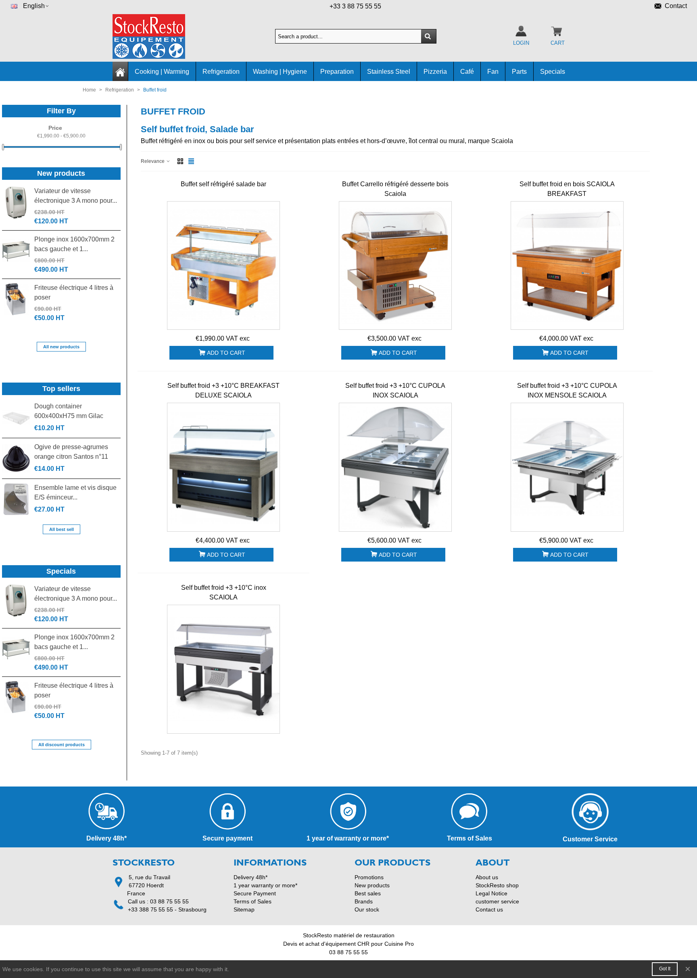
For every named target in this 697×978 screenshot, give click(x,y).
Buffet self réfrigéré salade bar (223, 184)
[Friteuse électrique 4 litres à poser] (16, 299)
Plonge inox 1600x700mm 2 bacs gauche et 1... (74, 244)
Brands (364, 901)
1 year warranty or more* (265, 885)
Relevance (153, 161)
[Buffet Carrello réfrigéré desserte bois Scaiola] (395, 265)
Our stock (367, 909)
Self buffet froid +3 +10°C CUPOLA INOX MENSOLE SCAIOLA (567, 390)
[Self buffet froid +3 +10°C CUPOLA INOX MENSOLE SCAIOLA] (567, 467)
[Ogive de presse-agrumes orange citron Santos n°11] (16, 458)
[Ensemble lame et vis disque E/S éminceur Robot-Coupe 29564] (16, 499)
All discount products (61, 744)
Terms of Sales (252, 901)
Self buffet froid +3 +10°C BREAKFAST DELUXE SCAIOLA (223, 390)
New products (61, 173)
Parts (519, 71)
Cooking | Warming (162, 71)
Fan (493, 71)
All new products (61, 346)
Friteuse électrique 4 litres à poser (73, 292)
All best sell (61, 529)
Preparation (337, 71)
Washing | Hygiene (280, 71)
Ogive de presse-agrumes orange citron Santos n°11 (71, 451)
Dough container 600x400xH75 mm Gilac (68, 411)
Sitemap (244, 909)
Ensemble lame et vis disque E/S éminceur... (75, 492)
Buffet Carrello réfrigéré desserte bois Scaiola (395, 189)
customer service (497, 901)
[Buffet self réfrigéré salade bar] (223, 265)
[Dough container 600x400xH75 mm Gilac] (16, 418)
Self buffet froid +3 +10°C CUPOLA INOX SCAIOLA (395, 390)
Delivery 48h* (250, 877)
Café (467, 71)
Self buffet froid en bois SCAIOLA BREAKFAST (567, 189)
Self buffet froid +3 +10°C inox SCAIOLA (223, 592)
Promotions (369, 877)
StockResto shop (497, 885)
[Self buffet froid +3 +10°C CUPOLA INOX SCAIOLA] (395, 467)
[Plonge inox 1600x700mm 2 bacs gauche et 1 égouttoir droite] (16, 251)
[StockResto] (157, 36)
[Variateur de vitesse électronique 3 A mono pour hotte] (16, 202)
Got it (664, 969)
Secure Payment (255, 893)
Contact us (489, 909)
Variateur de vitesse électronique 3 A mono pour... (75, 195)
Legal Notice (491, 893)
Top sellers (61, 389)
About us (487, 877)
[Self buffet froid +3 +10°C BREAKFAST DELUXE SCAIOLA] (223, 467)
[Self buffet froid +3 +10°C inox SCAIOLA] (223, 669)
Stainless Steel (388, 71)
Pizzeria (435, 71)
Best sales (368, 893)
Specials (552, 71)
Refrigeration (221, 71)
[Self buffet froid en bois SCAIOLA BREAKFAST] (567, 265)
